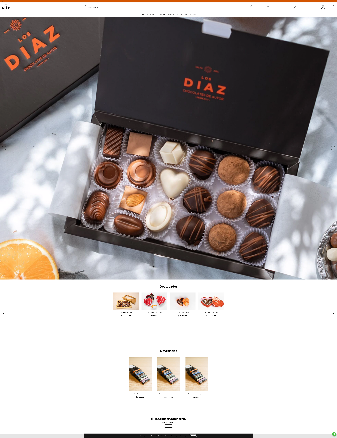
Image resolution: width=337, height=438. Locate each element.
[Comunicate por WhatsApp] (334, 434)
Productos (150, 14)
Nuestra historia (173, 14)
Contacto (162, 14)
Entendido (193, 435)
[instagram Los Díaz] (2, 1)
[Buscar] (250, 7)
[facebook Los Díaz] (5, 1)
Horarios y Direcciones (188, 14)
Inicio (142, 14)
